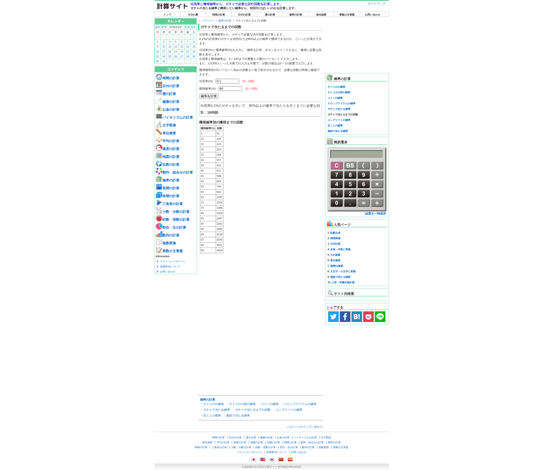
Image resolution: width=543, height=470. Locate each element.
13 (181, 46)
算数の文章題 (347, 14)
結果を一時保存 (375, 213)
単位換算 (321, 14)
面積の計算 (170, 188)
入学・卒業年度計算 (343, 282)
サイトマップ (376, 3)
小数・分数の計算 (176, 211)
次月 (187, 27)
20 (181, 51)
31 (187, 36)
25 (169, 56)
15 (193, 46)
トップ (167, 14)
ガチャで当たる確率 (216, 409)
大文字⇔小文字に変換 (343, 271)
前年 (157, 27)
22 (193, 51)
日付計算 (335, 243)
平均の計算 (170, 141)
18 (169, 51)
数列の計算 (170, 235)
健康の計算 (170, 101)
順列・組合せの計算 (177, 172)
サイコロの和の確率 (242, 404)
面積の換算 (336, 265)
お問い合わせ (372, 14)
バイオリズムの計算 (177, 117)
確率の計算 (295, 14)
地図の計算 (170, 156)
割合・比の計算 (174, 227)
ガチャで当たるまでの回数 (253, 409)
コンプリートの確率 (289, 409)
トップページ (206, 20)
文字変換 (169, 125)
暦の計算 (270, 14)
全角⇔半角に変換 (340, 249)
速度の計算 (170, 149)
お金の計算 (170, 109)
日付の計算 (244, 14)
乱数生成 (335, 232)
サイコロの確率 (213, 404)
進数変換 (169, 243)
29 (175, 36)
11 (169, 46)
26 (157, 36)
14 (187, 46)
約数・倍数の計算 (176, 219)
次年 (193, 27)
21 (187, 51)
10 (163, 46)
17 (163, 51)
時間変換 (335, 238)
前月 (164, 27)
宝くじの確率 (212, 415)
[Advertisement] (175, 297)
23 (157, 56)
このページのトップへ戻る (303, 426)
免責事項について (170, 266)
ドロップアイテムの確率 (300, 404)
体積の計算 (170, 196)
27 (163, 36)
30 (181, 36)
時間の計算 (218, 14)
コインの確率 (270, 404)
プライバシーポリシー (172, 261)
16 (157, 51)
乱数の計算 (170, 164)
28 (169, 36)
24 (163, 56)
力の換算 (335, 254)
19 (175, 51)
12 (175, 46)
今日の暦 (193, 14)
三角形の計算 (172, 204)
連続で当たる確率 (238, 415)
